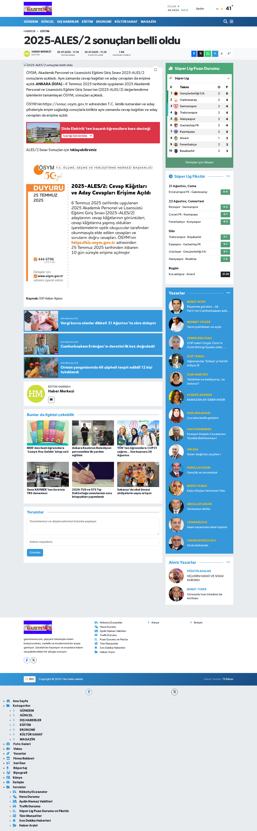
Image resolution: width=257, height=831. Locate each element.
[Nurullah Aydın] (176, 470)
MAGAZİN (148, 21)
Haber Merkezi (61, 391)
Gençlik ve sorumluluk (202, 472)
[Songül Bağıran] (176, 397)
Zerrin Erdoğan (199, 338)
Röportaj (20, 768)
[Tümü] (228, 293)
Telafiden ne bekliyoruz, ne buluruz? (206, 381)
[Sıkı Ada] (176, 451)
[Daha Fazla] (215, 54)
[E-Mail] (51, 400)
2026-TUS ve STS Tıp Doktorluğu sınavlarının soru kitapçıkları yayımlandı (92, 493)
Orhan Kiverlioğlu (201, 540)
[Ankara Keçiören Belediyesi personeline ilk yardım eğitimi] (93, 432)
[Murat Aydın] (176, 306)
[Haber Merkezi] (36, 393)
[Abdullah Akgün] (176, 506)
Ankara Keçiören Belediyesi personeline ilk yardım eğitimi (91, 451)
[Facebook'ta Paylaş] (194, 54)
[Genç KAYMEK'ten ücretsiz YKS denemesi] (48, 474)
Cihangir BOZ (197, 522)
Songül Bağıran (199, 395)
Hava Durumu (108, 627)
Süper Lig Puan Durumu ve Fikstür (44, 811)
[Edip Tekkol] (176, 360)
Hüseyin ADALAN (199, 571)
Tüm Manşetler (109, 643)
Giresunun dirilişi (198, 509)
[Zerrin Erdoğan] (176, 342)
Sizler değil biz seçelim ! (204, 454)
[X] (33, 660)
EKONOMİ (103, 21)
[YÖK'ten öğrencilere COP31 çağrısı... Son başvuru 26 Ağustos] (138, 432)
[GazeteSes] (38, 8)
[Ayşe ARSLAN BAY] (176, 415)
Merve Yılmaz (197, 486)
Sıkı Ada (192, 449)
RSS (31, 679)
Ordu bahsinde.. (198, 545)
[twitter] (174, 692)
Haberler (30, 31)
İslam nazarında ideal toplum (207, 527)
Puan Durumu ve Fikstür (114, 639)
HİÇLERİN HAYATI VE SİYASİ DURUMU (205, 578)
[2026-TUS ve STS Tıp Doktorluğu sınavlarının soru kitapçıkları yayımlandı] (93, 474)
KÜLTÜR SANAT (126, 21)
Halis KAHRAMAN (199, 429)
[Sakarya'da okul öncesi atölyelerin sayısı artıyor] (138, 474)
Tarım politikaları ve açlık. (204, 327)
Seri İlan (19, 763)
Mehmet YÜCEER (198, 322)
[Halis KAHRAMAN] (176, 433)
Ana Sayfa (20, 701)
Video (17, 748)
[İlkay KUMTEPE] (176, 379)
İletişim (198, 622)
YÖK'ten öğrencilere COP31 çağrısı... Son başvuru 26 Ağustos (137, 451)
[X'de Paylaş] (200, 54)
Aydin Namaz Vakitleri (113, 631)
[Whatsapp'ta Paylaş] (208, 54)
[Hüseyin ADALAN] (176, 575)
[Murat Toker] (176, 593)
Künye (155, 622)
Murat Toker (196, 589)
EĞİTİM (87, 21)
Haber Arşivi (107, 652)
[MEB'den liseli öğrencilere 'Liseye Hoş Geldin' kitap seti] (48, 432)
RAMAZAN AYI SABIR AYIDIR (206, 399)
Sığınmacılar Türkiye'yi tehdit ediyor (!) (207, 363)
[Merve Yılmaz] (176, 488)
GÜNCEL (47, 21)
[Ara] (226, 22)
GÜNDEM (31, 21)
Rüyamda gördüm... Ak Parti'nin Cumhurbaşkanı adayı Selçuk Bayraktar (208, 309)
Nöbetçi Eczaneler (111, 622)
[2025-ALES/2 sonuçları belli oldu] (93, 65)
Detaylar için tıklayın (200, 162)
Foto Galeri (21, 744)
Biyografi (20, 772)
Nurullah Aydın (198, 467)
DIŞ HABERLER (68, 21)
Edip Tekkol (196, 356)
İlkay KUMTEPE (197, 374)
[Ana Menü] (230, 22)
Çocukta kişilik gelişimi (202, 418)
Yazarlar (19, 753)
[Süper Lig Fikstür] (228, 176)
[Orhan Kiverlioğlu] (176, 542)
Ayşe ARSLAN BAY (199, 413)
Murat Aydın (196, 301)
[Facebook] (27, 660)
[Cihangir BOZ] (176, 524)
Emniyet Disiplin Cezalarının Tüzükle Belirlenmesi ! (206, 436)
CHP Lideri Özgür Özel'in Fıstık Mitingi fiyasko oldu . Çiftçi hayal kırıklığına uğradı (206, 345)
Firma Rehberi (23, 758)
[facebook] (89, 692)
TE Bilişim (227, 679)
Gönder (35, 552)
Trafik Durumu (108, 635)
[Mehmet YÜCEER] (176, 324)
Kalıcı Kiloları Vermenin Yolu (206, 490)
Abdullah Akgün (199, 504)
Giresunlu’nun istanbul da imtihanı (204, 596)
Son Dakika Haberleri (112, 647)
